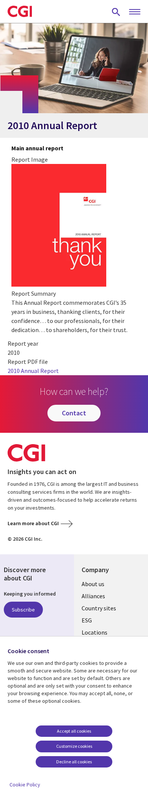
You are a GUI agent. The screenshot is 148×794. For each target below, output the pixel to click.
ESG (87, 620)
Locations (94, 632)
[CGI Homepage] (20, 11)
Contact (74, 413)
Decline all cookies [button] (74, 761)
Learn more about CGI (33, 523)
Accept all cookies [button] (74, 731)
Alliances (93, 596)
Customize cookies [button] (74, 746)
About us (93, 584)
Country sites (99, 608)
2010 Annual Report (33, 370)
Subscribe (23, 609)
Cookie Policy (24, 784)
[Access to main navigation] (134, 12)
